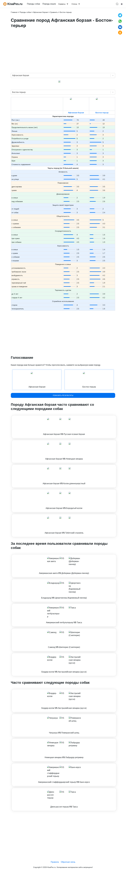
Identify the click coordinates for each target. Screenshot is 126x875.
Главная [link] (14, 12)
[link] (64, 426)
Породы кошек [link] (49, 4)
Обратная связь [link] (68, 862)
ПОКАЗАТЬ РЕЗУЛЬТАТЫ (63, 395)
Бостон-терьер (102, 113)
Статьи (74, 4)
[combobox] (12, 75)
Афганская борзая (76, 113)
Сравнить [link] (54, 12)
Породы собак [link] (33, 4)
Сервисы (61, 4)
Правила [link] (55, 862)
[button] (64, 426)
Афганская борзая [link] (40, 12)
